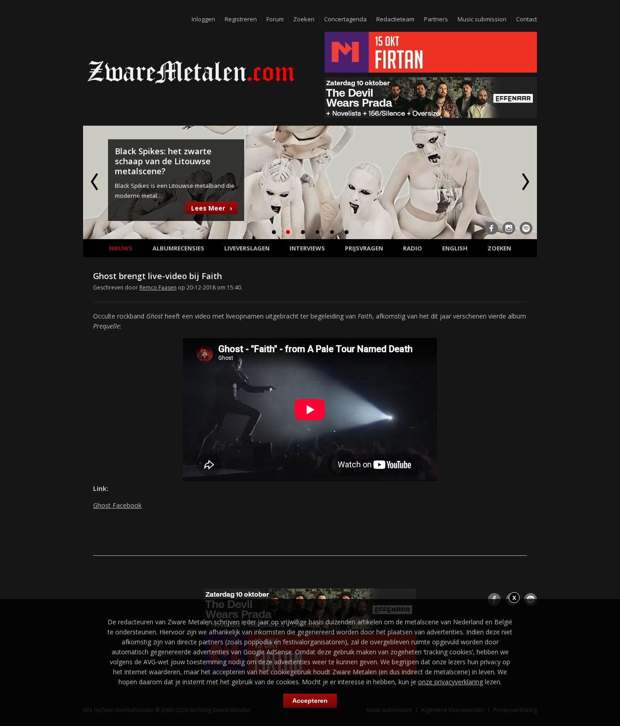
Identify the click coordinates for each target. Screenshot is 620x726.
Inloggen (203, 19)
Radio (412, 248)
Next (524, 181)
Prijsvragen (364, 248)
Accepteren (310, 700)
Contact (526, 19)
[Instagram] (508, 228)
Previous (95, 181)
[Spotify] (526, 228)
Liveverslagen (247, 248)
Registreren (241, 19)
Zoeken (304, 19)
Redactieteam (395, 19)
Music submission (482, 19)
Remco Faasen (158, 287)
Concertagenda (345, 19)
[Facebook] (491, 228)
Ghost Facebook (117, 505)
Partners (436, 19)
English (454, 248)
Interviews (307, 248)
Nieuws (121, 248)
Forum (275, 19)
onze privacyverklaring (450, 681)
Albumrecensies (178, 248)
